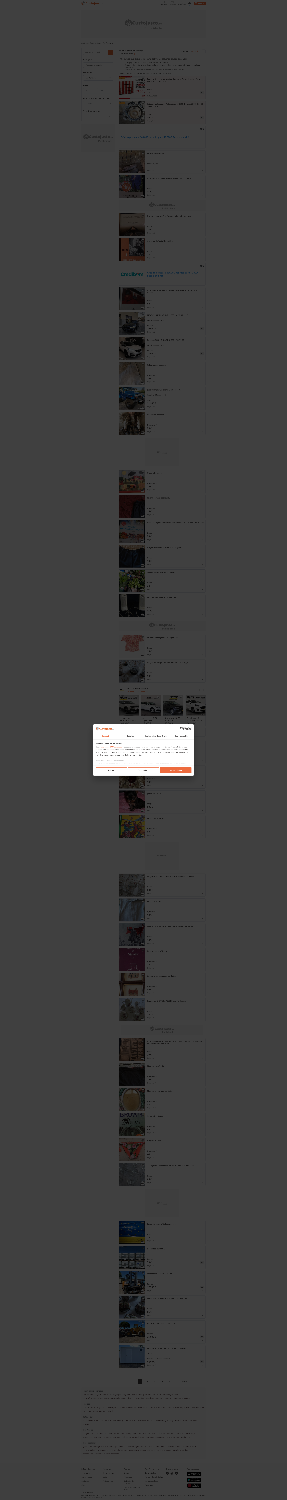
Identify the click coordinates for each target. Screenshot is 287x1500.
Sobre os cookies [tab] (181, 736)
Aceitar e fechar (176, 770)
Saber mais (142, 770)
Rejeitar (111, 770)
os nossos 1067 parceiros (111, 747)
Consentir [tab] (105, 736)
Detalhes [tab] (130, 736)
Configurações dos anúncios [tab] (156, 736)
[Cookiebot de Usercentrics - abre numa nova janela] (181, 728)
